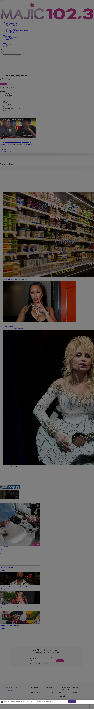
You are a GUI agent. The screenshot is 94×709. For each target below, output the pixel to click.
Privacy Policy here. (21, 702)
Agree (72, 701)
